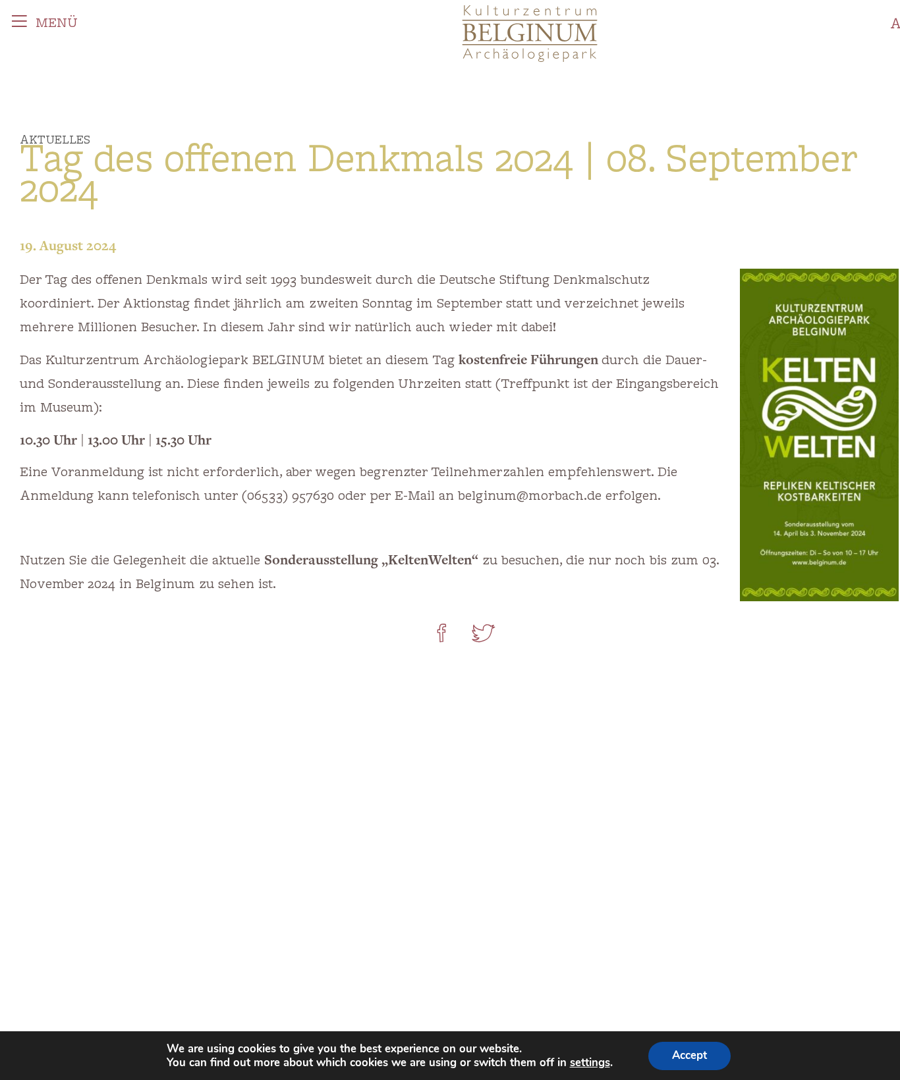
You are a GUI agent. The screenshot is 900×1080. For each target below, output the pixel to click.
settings (590, 1063)
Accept (689, 1055)
